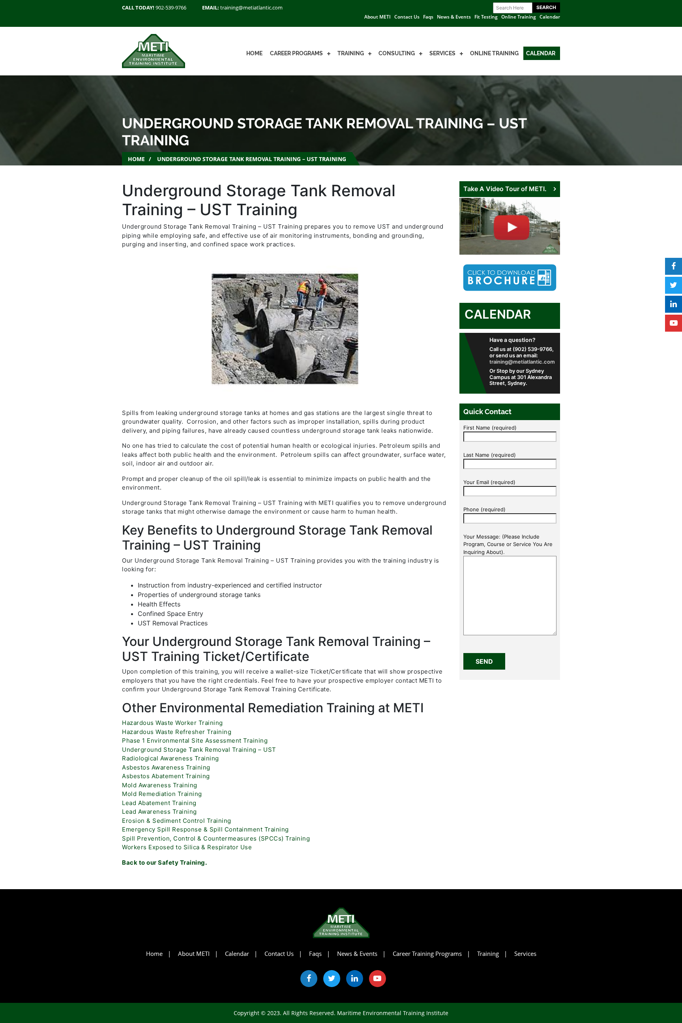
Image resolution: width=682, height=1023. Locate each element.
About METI (377, 16)
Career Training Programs (427, 953)
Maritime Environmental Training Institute (392, 1013)
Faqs (428, 16)
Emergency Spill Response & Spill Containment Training (205, 829)
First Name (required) (490, 427)
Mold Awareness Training (159, 785)
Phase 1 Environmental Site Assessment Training (195, 740)
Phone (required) (484, 509)
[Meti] (153, 50)
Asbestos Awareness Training (166, 767)
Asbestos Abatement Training (166, 776)
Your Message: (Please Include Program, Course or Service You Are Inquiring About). (508, 544)
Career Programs (296, 53)
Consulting (396, 53)
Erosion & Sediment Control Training (176, 820)
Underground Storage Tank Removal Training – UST (199, 749)
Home (254, 53)
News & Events (454, 16)
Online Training (518, 16)
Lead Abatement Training (159, 803)
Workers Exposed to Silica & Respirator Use (187, 847)
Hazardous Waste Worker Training (172, 722)
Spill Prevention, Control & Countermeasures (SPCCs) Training (216, 838)
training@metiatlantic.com (251, 7)
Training (350, 53)
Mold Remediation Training (162, 794)
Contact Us (407, 16)
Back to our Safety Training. (164, 862)
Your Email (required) (489, 482)
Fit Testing (486, 16)
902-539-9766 (171, 7)
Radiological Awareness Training (170, 758)
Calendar (550, 16)
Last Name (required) (489, 455)
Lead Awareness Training (159, 811)
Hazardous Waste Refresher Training (176, 732)
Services (442, 53)
